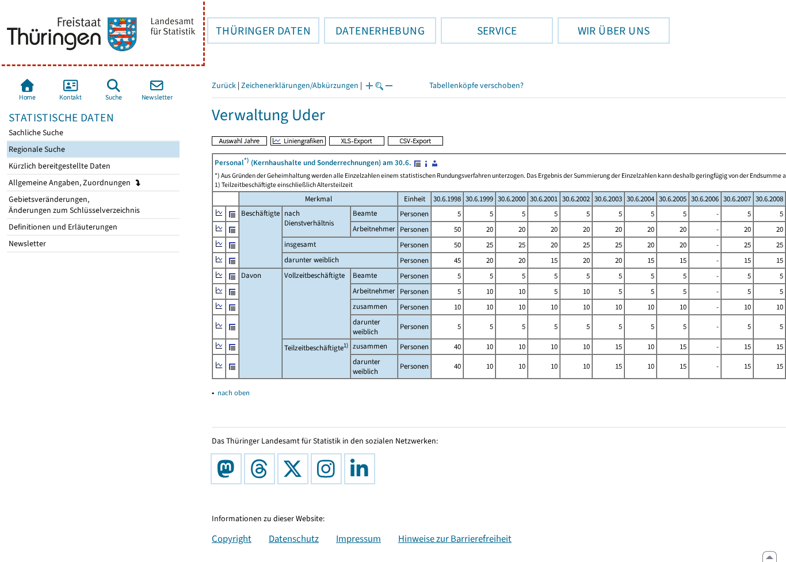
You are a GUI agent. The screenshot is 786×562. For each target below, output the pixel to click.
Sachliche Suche (35, 132)
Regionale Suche (36, 149)
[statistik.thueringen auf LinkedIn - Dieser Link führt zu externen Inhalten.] (362, 468)
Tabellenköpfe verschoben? (476, 85)
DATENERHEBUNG (374, 30)
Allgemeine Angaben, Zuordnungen (70, 182)
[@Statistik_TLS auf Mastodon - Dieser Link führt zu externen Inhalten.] (228, 468)
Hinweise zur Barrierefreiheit (455, 538)
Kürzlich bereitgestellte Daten (58, 165)
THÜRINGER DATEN (259, 30)
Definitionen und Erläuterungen (62, 226)
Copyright (231, 538)
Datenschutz (294, 538)
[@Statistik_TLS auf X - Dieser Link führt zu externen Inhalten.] (295, 468)
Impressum (358, 538)
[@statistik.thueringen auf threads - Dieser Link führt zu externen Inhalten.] (261, 468)
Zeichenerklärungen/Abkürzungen (299, 85)
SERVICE (479, 30)
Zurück (224, 85)
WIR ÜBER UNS (604, 30)
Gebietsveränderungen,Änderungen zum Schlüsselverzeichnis (73, 205)
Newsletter (26, 243)
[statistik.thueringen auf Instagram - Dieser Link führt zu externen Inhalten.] (328, 468)
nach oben (234, 392)
